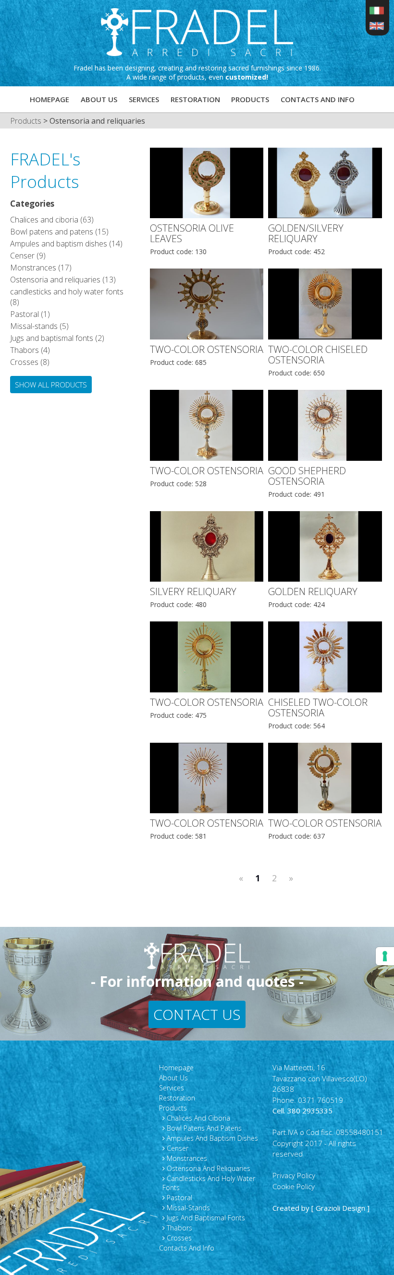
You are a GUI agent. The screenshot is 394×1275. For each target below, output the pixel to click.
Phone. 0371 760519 (307, 1100)
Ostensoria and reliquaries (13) (63, 279)
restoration (195, 99)
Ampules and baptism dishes (211, 1138)
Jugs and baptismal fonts (205, 1217)
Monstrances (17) (41, 267)
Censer (176, 1148)
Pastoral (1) (30, 314)
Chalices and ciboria (197, 1118)
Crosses (178, 1237)
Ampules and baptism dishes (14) (66, 243)
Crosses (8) (29, 362)
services (144, 99)
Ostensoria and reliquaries (207, 1168)
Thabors (178, 1227)
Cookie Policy (293, 1186)
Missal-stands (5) (39, 326)
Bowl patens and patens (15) (59, 231)
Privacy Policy (293, 1175)
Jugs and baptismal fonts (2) (57, 338)
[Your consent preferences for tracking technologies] (385, 956)
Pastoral (178, 1197)
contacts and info (318, 99)
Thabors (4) (30, 350)
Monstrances (186, 1158)
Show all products (51, 384)
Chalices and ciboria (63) (52, 219)
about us (99, 99)
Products (250, 99)
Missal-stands (187, 1207)
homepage (49, 99)
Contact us (197, 1014)
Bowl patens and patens (203, 1128)
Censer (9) (28, 255)
